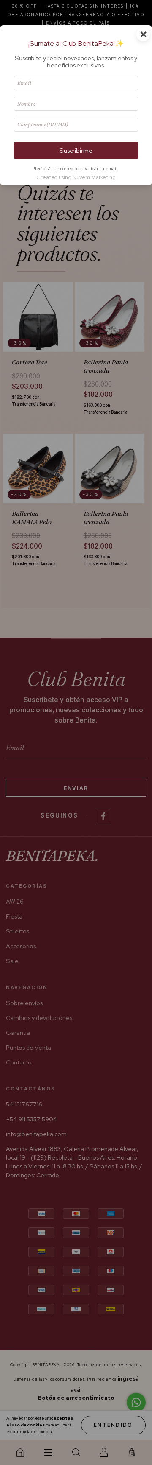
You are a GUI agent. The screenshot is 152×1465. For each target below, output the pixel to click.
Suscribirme (76, 150)
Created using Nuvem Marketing (76, 177)
